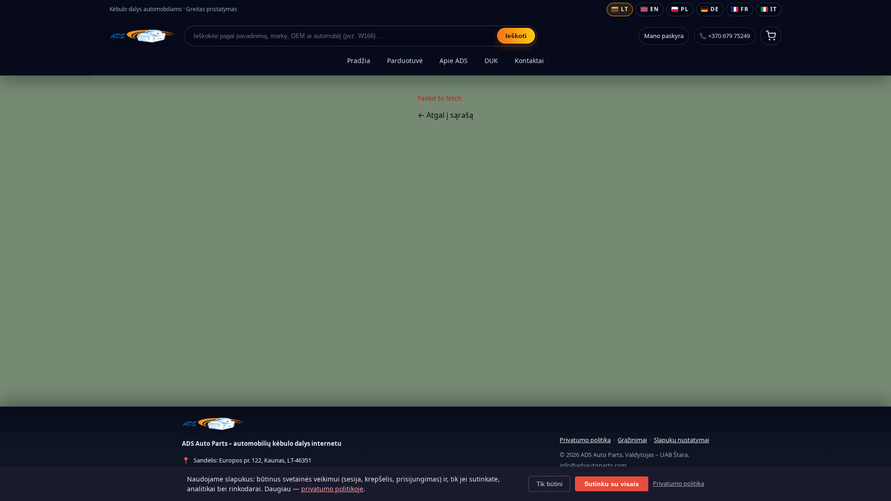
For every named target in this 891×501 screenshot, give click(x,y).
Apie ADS (453, 60)
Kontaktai (529, 60)
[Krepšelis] (770, 35)
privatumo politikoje (332, 488)
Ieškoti (516, 35)
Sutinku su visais (611, 484)
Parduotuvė (405, 60)
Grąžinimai (632, 440)
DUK (491, 60)
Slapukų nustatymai (681, 440)
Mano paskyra (664, 36)
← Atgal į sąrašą (445, 115)
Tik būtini (549, 484)
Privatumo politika (585, 440)
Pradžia (358, 60)
